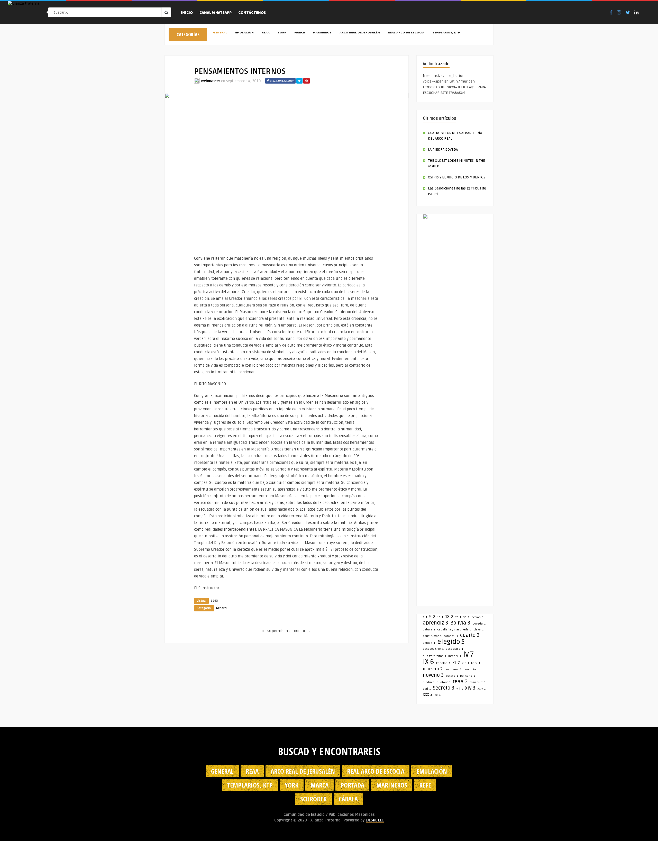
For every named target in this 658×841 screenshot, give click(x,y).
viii (459, 688)
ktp (465, 663)
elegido (451, 642)
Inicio (187, 13)
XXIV (482, 688)
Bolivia (460, 623)
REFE (425, 785)
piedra (429, 682)
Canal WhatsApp (215, 13)
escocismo (454, 648)
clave (478, 629)
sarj (427, 688)
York (282, 33)
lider (475, 663)
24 (458, 617)
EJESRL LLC (375, 820)
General (220, 33)
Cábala (429, 643)
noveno (433, 675)
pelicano (467, 675)
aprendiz (435, 623)
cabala (429, 629)
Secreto (443, 688)
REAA (266, 33)
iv (468, 654)
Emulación (244, 33)
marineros (453, 669)
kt (456, 662)
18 (449, 616)
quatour (444, 682)
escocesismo (433, 648)
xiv (470, 688)
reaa (460, 681)
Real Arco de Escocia (406, 33)
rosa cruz (478, 682)
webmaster (210, 81)
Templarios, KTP (446, 33)
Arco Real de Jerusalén (360, 33)
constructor (432, 636)
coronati (451, 636)
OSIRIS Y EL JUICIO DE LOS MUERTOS (456, 177)
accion (477, 617)
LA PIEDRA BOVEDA (443, 149)
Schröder (313, 798)
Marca (299, 33)
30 (466, 617)
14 (440, 617)
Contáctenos (252, 13)
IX (428, 662)
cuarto (470, 635)
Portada (352, 785)
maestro (433, 669)
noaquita (471, 669)
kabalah (443, 663)
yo (438, 695)
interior (454, 656)
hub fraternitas (434, 656)
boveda (479, 623)
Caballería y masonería (454, 629)
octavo (452, 675)
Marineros (322, 33)
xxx (428, 694)
